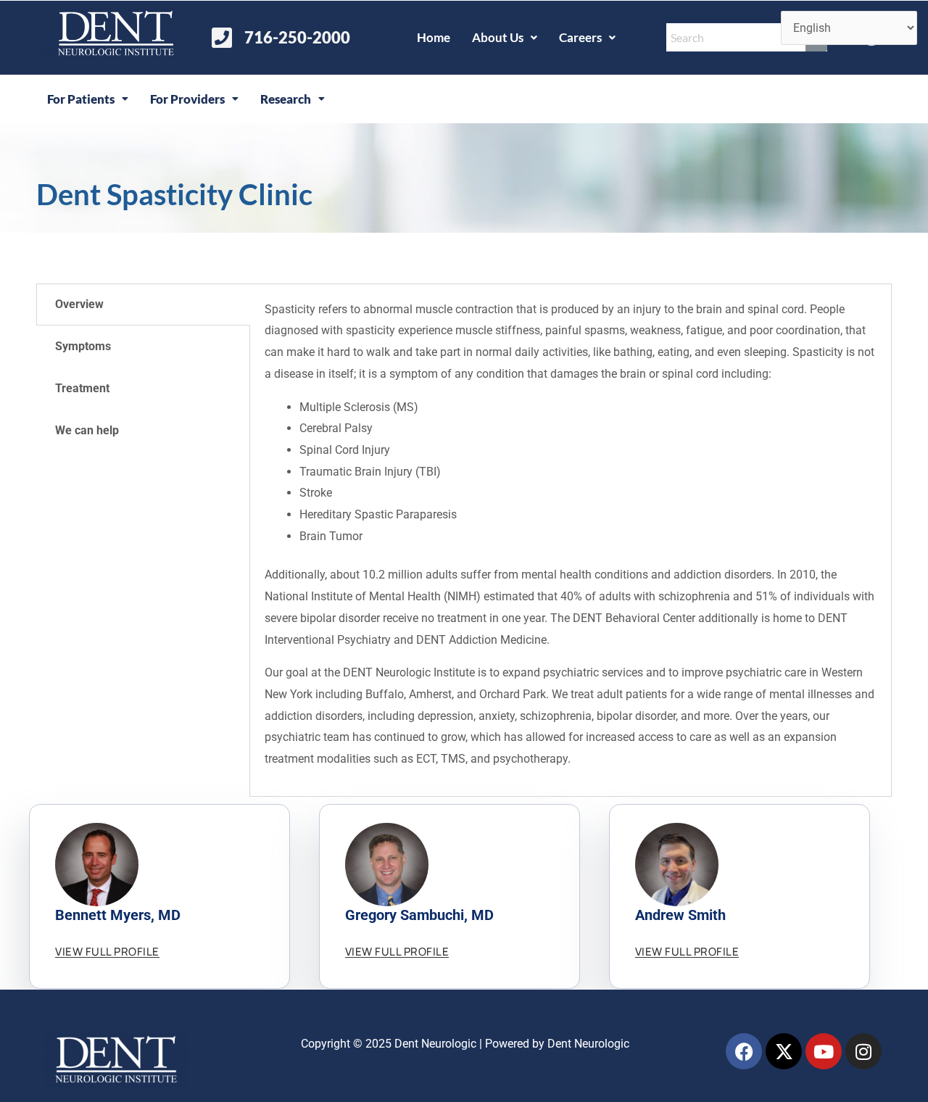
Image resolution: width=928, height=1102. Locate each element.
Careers (580, 37)
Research (285, 99)
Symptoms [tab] (83, 346)
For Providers (187, 99)
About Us (497, 37)
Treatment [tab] (82, 388)
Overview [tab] (79, 304)
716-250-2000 (297, 37)
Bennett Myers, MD (118, 915)
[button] (504, 37)
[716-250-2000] (221, 37)
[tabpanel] (570, 540)
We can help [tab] (87, 430)
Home (433, 37)
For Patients (81, 99)
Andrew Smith (680, 915)
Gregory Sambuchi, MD (419, 915)
